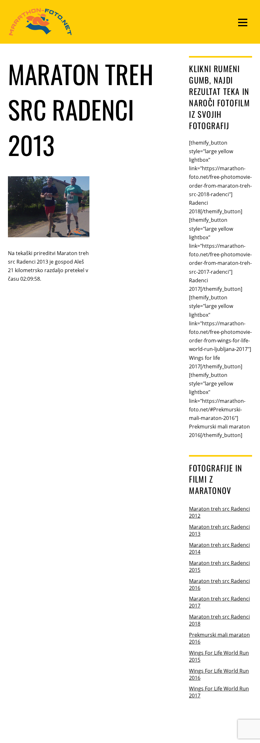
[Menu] (242, 21)
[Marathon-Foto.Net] (40, 32)
